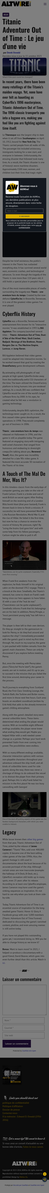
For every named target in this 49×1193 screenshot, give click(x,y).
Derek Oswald (13, 52)
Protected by (24, 1051)
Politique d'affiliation (13, 1106)
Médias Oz (23, 1177)
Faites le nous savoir (33, 1146)
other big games (35, 839)
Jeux (6, 14)
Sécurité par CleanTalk (20, 1185)
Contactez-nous (10, 1113)
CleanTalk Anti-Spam (29, 1051)
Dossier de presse (11, 1109)
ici (4, 962)
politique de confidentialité (16, 1102)
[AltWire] (16, 4)
